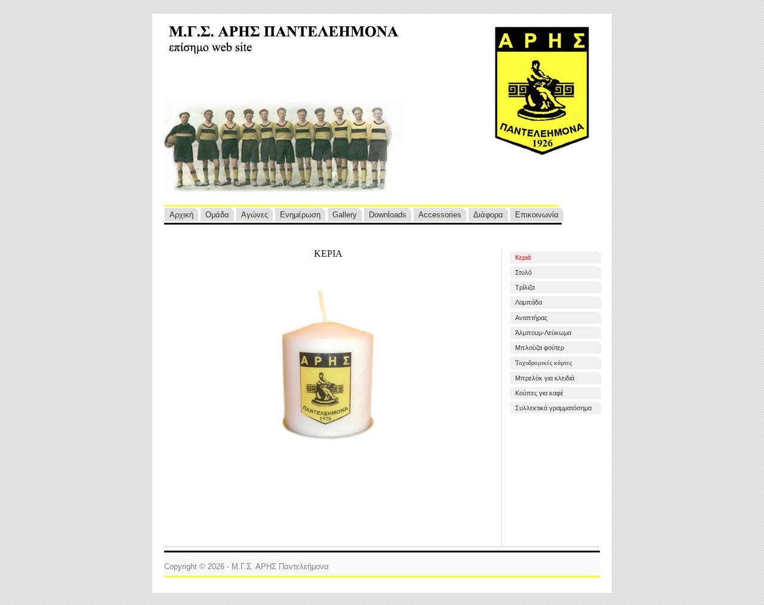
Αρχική (181, 214)
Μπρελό (544, 378)
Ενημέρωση (300, 214)
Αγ (254, 214)
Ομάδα (217, 214)
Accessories (439, 214)
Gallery (344, 214)
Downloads (387, 214)
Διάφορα (488, 214)
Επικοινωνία (537, 214)
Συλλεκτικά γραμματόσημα (553, 407)
